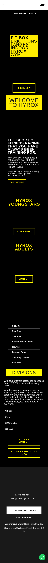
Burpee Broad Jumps (22, 342)
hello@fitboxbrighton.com (22, 499)
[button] (42, 5)
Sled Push (17, 331)
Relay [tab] (9, 429)
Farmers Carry (19, 352)
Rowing (16, 347)
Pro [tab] (7, 417)
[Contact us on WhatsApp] (42, 557)
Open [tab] (8, 411)
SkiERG (16, 326)
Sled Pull (16, 336)
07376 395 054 (22, 495)
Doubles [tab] (11, 423)
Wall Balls (17, 363)
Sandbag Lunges (20, 357)
